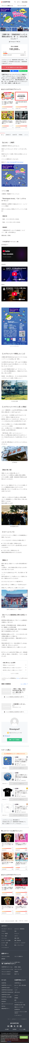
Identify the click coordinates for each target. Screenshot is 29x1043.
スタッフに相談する (18, 956)
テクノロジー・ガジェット (6, 928)
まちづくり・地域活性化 (19, 928)
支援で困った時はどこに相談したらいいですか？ (12, 670)
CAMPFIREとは (17, 983)
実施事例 (16, 971)
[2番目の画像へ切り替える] (8, 29)
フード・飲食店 (4, 933)
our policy (9, 1041)
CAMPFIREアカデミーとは (6, 967)
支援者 (14, 134)
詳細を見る (4, 767)
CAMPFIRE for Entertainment (7, 992)
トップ (2, 920)
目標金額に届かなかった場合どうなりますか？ (12, 667)
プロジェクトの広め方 (5, 974)
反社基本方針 (17, 1009)
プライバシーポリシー (18, 1002)
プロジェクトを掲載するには (7, 5)
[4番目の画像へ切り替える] (20, 29)
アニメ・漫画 (4, 935)
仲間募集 (20, 134)
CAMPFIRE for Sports (5, 994)
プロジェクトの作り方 (5, 971)
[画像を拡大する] (13, 764)
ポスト (6, 71)
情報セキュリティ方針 (18, 1007)
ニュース (16, 987)
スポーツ (16, 935)
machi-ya (3, 1006)
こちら (17, 678)
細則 (15, 1000)
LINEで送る (24, 71)
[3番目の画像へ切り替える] (14, 29)
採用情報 (14, 1029)
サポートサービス (18, 969)
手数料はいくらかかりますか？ (9, 665)
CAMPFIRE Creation (5, 987)
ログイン (18, 2)
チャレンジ (16, 933)
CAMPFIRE (3, 983)
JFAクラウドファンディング (7, 1003)
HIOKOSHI (3, 1001)
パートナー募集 (22, 1029)
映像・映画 (16, 938)
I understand (23, 1037)
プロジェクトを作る (5, 956)
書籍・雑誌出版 (17, 940)
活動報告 (8, 134)
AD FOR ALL (4, 999)
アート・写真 (4, 945)
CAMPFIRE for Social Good (7, 989)
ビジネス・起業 (4, 942)
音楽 (19, 41)
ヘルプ (15, 989)
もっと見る (23, 684)
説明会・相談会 (17, 967)
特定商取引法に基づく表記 (19, 1004)
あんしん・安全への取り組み (20, 985)
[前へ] (2, 17)
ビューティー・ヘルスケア (19, 942)
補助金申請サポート (5, 1008)
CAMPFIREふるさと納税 (6, 996)
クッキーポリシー (18, 1015)
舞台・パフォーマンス (18, 945)
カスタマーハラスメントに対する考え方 (20, 1012)
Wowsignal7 (13, 41)
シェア (15, 71)
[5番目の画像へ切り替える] (26, 29)
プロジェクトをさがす (9, 920)
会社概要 (7, 1029)
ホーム (2, 134)
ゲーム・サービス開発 (5, 940)
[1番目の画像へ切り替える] (3, 29)
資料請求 (3, 958)
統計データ (16, 974)
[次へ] (27, 17)
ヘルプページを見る (14, 673)
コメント (26, 134)
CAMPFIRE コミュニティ (6, 985)
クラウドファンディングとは (7, 969)
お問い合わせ (17, 992)
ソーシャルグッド (5, 947)
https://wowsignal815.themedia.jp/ (15, 162)
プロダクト (3, 931)
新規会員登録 (24, 2)
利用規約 (16, 997)
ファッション (4, 938)
